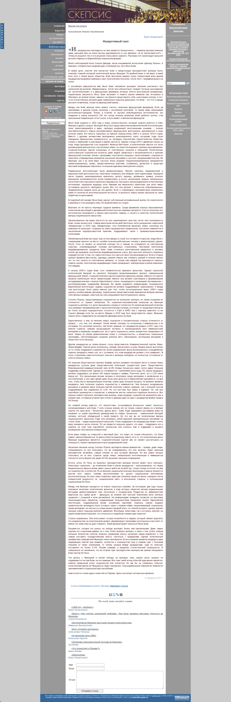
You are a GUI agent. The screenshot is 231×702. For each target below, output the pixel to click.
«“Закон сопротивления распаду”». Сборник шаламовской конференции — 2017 (178, 67)
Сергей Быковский (77, 619)
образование (57, 54)
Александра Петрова (78, 632)
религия (59, 58)
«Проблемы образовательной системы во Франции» (96, 642)
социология (57, 69)
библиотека (57, 47)
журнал (60, 30)
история (59, 66)
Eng (185, 1)
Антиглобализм (74, 31)
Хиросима (178, 31)
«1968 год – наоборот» (82, 607)
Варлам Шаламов (178, 28)
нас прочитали (56, 38)
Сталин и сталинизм (178, 124)
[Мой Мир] (121, 594)
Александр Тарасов (77, 638)
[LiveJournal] (117, 594)
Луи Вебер (73, 645)
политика (58, 51)
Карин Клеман (75, 651)
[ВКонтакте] (110, 594)
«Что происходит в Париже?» (85, 648)
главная (59, 26)
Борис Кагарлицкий (153, 37)
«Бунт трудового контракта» (85, 629)
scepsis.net (156, 696)
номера (59, 35)
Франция (85, 31)
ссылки (60, 91)
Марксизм (178, 109)
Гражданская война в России (178, 96)
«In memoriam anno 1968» (83, 635)
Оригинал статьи (118, 586)
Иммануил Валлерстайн (80, 625)
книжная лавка (54, 95)
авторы (60, 86)
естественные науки (53, 77)
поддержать (2, 36)
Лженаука (178, 133)
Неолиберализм (97, 31)
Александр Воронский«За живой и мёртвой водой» (178, 59)
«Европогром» (78, 655)
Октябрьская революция (178, 100)
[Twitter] (114, 594)
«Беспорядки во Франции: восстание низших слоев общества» (101, 623)
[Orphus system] (182, 698)
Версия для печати (77, 26)
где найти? (58, 42)
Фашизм (178, 112)
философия (57, 62)
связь (61, 100)
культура (59, 73)
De (189, 1)
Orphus (45, 131)
